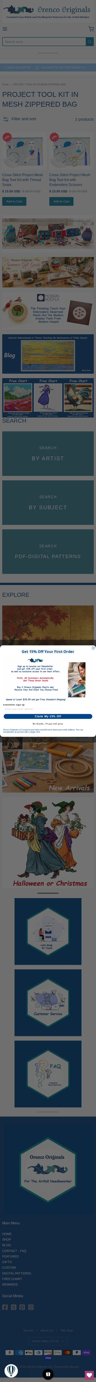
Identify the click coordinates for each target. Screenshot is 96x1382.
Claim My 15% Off (48, 716)
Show (48, 1374)
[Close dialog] (93, 647)
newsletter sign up (14, 704)
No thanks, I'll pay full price (48, 724)
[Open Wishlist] (89, 1375)
